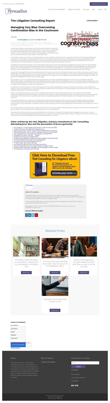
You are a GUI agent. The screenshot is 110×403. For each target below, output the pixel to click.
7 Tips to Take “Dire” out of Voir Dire (25, 143)
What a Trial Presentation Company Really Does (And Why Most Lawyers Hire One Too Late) (83, 263)
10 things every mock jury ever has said (26, 149)
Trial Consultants (18, 42)
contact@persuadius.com (9, 3)
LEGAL (54, 397)
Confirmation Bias (26, 45)
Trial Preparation (46, 44)
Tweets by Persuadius (48, 362)
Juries (22, 44)
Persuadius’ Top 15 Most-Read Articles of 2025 (55, 300)
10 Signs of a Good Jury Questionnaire (26, 137)
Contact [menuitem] (100, 9)
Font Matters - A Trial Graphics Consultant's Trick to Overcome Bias (35, 127)
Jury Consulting (31, 42)
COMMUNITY (59, 397)
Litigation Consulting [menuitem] (74, 9)
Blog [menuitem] (93, 9)
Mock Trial (42, 42)
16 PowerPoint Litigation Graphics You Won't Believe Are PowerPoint (36, 138)
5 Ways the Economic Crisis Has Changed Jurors (29, 129)
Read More (26, 272)
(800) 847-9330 (20, 3)
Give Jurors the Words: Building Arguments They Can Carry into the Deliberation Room (55, 263)
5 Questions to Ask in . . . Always (26, 135)
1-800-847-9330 (59, 398)
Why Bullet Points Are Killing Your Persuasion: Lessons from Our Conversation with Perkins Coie (26, 263)
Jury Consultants (32, 44)
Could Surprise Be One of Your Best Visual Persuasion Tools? (33, 146)
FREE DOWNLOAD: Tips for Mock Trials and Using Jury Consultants (35, 132)
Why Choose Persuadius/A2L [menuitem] (56, 9)
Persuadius (23, 40)
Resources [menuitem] (86, 9)
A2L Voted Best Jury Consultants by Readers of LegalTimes (33, 133)
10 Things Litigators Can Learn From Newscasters (29, 140)
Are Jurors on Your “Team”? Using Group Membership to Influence (35, 130)
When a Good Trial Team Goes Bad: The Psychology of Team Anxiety (36, 147)
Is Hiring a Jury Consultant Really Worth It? (28, 141)
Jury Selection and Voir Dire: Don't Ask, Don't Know (30, 144)
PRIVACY (50, 397)
